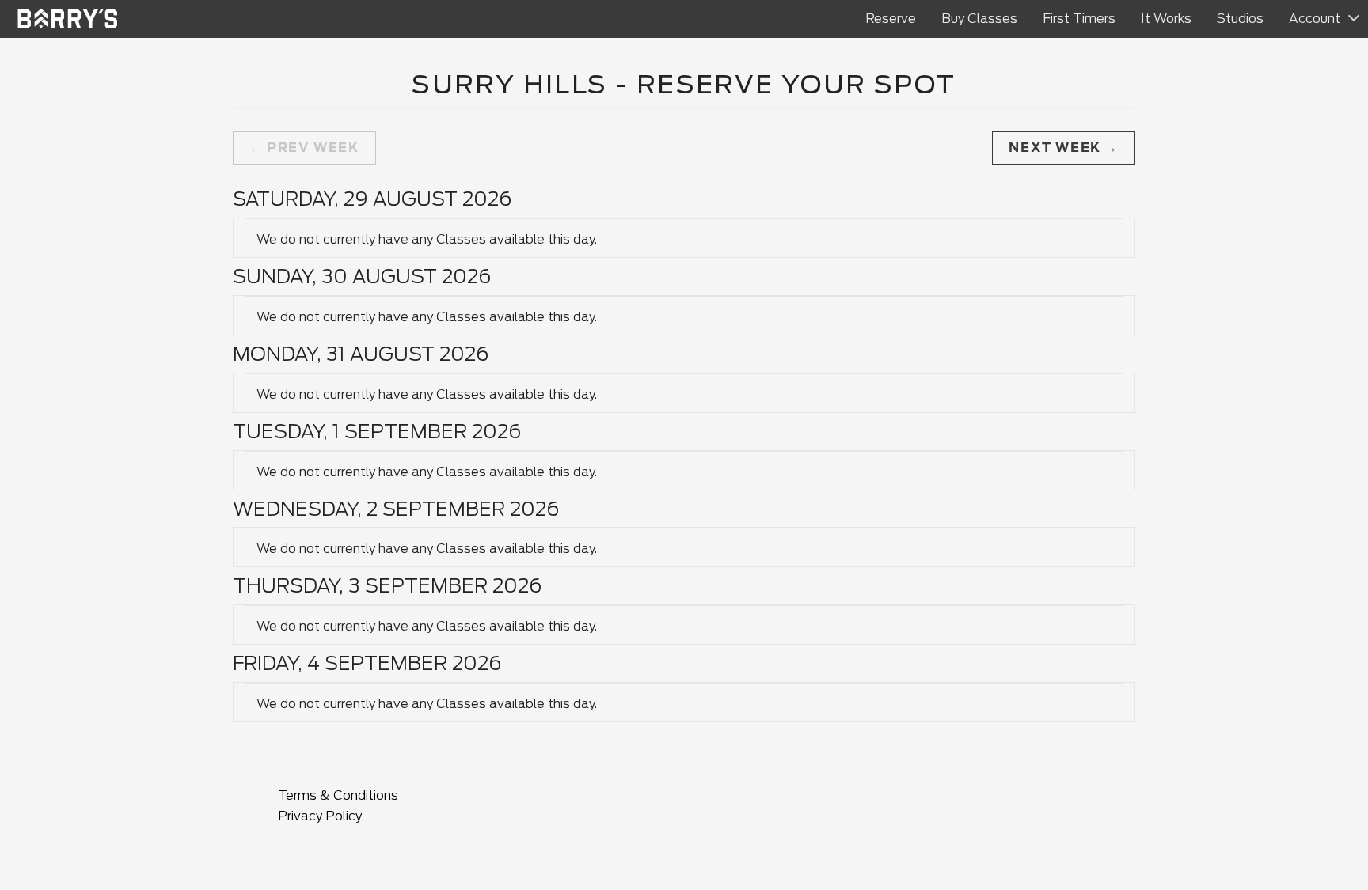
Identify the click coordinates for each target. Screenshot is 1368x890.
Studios (1240, 18)
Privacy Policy (320, 816)
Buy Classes (979, 18)
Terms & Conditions (338, 795)
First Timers (1079, 18)
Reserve (890, 18)
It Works (1166, 18)
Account (1314, 18)
